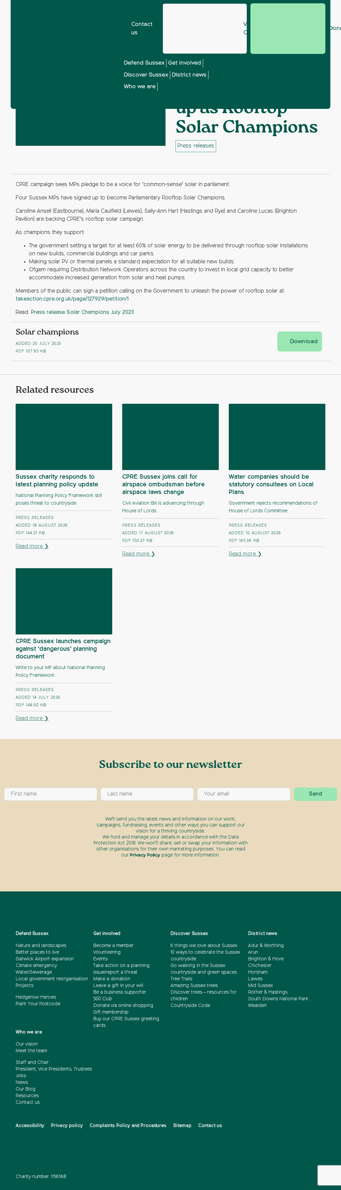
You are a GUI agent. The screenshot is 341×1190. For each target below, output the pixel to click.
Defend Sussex (144, 63)
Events (100, 959)
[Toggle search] (272, 84)
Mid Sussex (260, 985)
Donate (287, 28)
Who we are (140, 87)
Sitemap (182, 1125)
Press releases (195, 146)
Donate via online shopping (123, 1005)
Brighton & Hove (266, 959)
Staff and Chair (32, 1062)
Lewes (255, 979)
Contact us (142, 29)
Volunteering (107, 952)
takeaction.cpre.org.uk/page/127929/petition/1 (72, 299)
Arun (253, 952)
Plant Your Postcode (38, 1004)
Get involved (184, 63)
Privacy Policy (145, 855)
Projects (24, 985)
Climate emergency (36, 965)
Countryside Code (190, 1005)
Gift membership (111, 1012)
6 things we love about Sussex (204, 945)
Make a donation (111, 979)
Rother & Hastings (267, 992)
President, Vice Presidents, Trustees (54, 1069)
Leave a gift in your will (118, 985)
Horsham (257, 972)
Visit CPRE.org (245, 29)
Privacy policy (67, 1125)
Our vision (27, 1044)
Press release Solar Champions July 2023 (82, 312)
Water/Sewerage (34, 972)
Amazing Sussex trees (194, 985)
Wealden (257, 1005)
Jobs (21, 1075)
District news (189, 75)
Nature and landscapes (41, 945)
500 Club (102, 999)
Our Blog (25, 1089)
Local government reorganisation (52, 979)
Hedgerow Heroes (36, 997)
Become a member (113, 945)
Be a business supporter (119, 992)
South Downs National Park (278, 999)
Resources (27, 1095)
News (22, 1082)
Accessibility (30, 1125)
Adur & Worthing (266, 945)
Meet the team (31, 1051)
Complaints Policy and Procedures (128, 1125)
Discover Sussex (146, 75)
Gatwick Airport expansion (45, 959)
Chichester (259, 965)
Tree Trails (181, 979)
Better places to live (37, 952)
